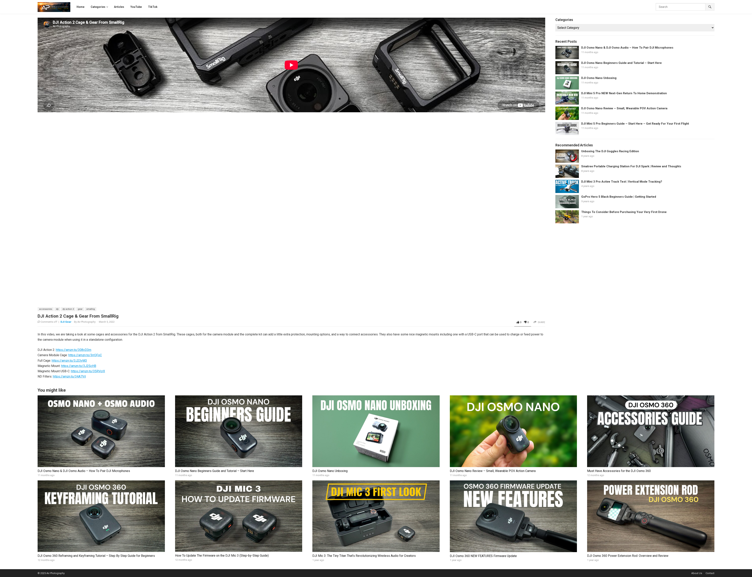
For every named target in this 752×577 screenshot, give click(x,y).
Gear (80, 309)
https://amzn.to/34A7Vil (69, 376)
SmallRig (90, 309)
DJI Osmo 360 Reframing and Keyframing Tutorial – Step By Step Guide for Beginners (96, 556)
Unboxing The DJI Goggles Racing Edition (610, 151)
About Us (696, 573)
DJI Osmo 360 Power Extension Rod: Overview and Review (627, 556)
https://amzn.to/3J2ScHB (78, 366)
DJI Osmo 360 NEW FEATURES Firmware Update (483, 556)
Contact (710, 573)
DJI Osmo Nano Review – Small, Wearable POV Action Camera (624, 108)
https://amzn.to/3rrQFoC (85, 355)
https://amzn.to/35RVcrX (88, 371)
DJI (57, 309)
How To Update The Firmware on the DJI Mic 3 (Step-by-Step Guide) (222, 555)
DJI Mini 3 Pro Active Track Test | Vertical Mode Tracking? (621, 181)
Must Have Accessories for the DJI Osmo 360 (619, 471)
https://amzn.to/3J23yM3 (69, 360)
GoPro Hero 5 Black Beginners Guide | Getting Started (618, 196)
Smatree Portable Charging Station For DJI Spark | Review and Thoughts (631, 166)
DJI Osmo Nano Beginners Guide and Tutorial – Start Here (621, 63)
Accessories (45, 309)
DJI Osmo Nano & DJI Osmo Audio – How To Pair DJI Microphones (627, 47)
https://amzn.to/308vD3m (73, 350)
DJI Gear (66, 321)
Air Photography (86, 321)
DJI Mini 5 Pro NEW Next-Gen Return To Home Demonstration (624, 93)
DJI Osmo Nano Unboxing (598, 78)
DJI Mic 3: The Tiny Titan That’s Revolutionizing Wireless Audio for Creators (364, 556)
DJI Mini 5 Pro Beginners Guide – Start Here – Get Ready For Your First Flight (635, 123)
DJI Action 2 (68, 309)
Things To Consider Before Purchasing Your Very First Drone (624, 212)
